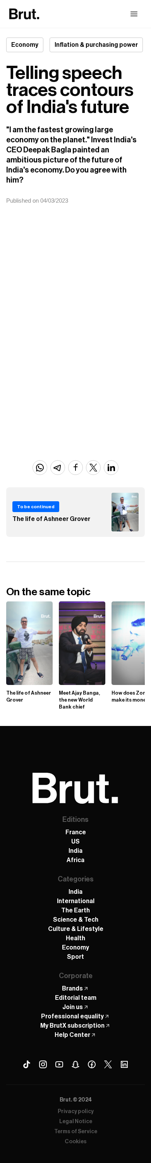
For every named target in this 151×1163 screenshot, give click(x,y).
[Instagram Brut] (43, 1064)
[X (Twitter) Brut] (108, 1064)
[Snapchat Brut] (75, 1064)
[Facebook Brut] (92, 1064)
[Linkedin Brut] (124, 1064)
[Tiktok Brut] (26, 1064)
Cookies (76, 1141)
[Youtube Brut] (59, 1064)
